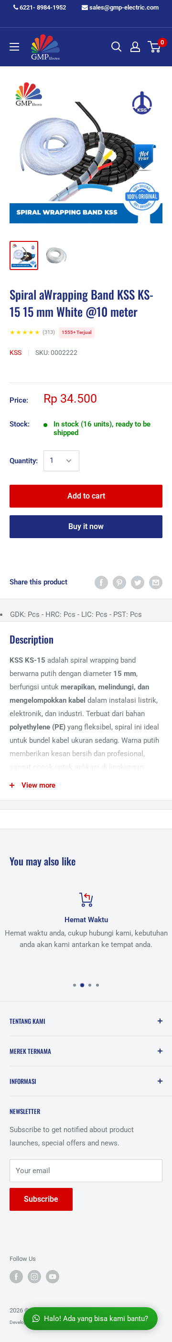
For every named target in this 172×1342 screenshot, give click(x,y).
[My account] (135, 47)
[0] (155, 46)
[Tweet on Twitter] (137, 582)
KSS (16, 352)
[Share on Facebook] (101, 582)
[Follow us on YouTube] (52, 1276)
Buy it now (86, 526)
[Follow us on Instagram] (34, 1276)
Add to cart (86, 495)
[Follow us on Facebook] (16, 1276)
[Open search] (116, 47)
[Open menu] (14, 47)
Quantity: (24, 461)
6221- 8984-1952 (42, 7)
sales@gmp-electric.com (123, 7)
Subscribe (41, 1199)
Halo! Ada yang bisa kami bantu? (96, 1318)
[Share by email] (155, 582)
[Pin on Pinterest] (119, 582)
